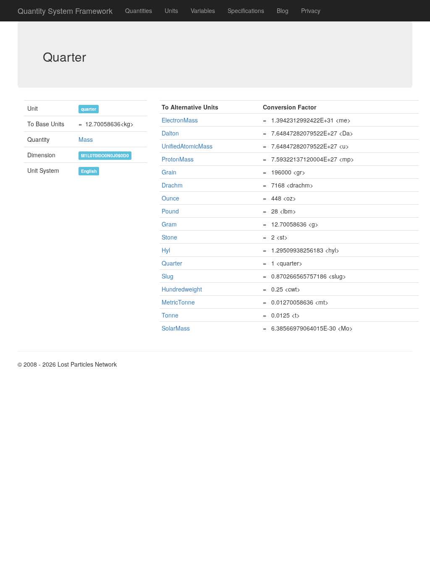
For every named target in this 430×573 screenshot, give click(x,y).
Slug (167, 276)
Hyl (166, 250)
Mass (86, 139)
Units (171, 10)
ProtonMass (178, 159)
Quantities (138, 10)
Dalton (170, 133)
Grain (169, 172)
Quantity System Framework (65, 10)
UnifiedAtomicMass (187, 146)
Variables (203, 10)
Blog (282, 10)
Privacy (310, 10)
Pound (170, 211)
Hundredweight (182, 289)
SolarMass (176, 328)
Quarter (172, 263)
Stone (169, 237)
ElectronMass (180, 120)
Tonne (170, 315)
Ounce (170, 198)
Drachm (172, 185)
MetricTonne (178, 302)
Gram (169, 224)
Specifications (246, 10)
